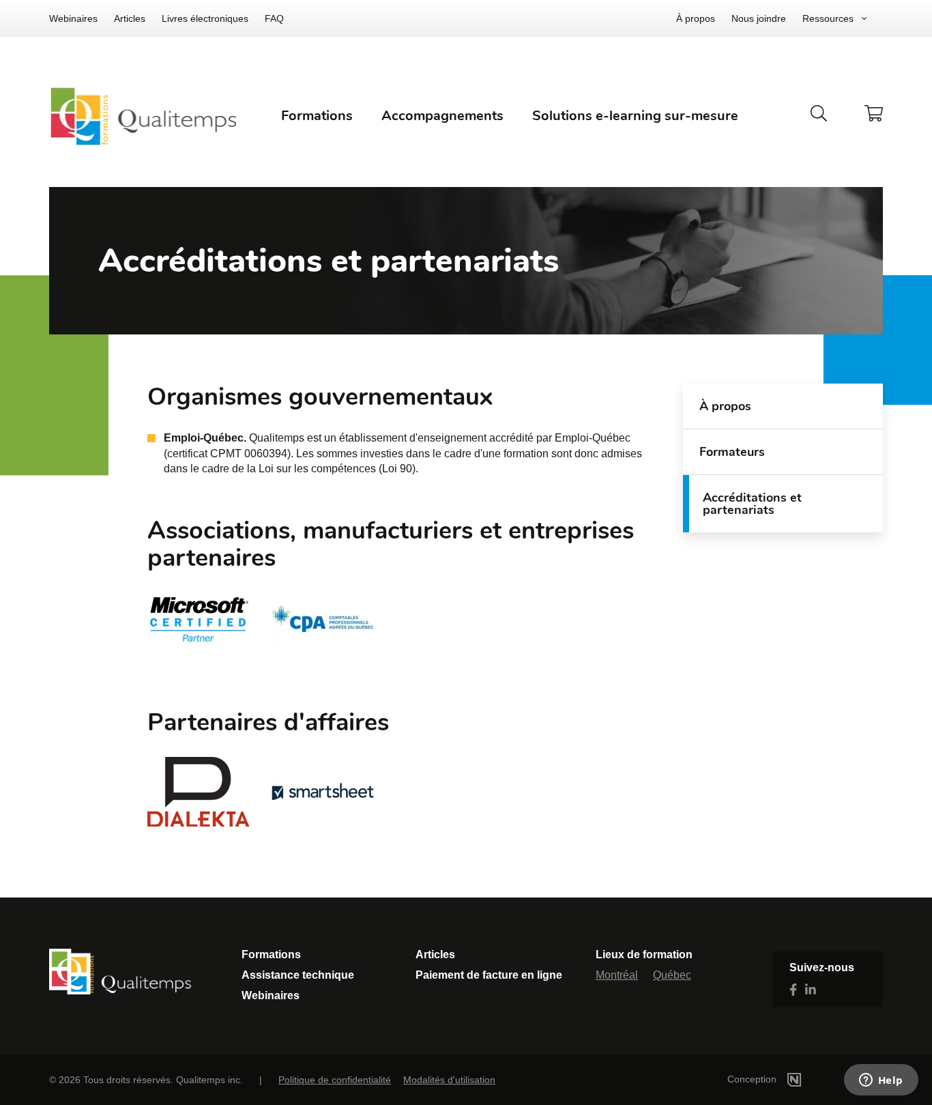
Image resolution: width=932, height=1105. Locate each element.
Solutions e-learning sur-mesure (635, 115)
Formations (271, 954)
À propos (695, 18)
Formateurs (732, 452)
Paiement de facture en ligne (489, 975)
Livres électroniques (205, 18)
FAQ (274, 18)
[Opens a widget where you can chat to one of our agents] (880, 1081)
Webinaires (73, 18)
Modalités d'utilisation (449, 1079)
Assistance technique (298, 975)
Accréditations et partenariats (752, 503)
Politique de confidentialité (334, 1079)
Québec (672, 975)
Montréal (617, 975)
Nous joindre (758, 18)
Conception (753, 1079)
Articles (129, 18)
